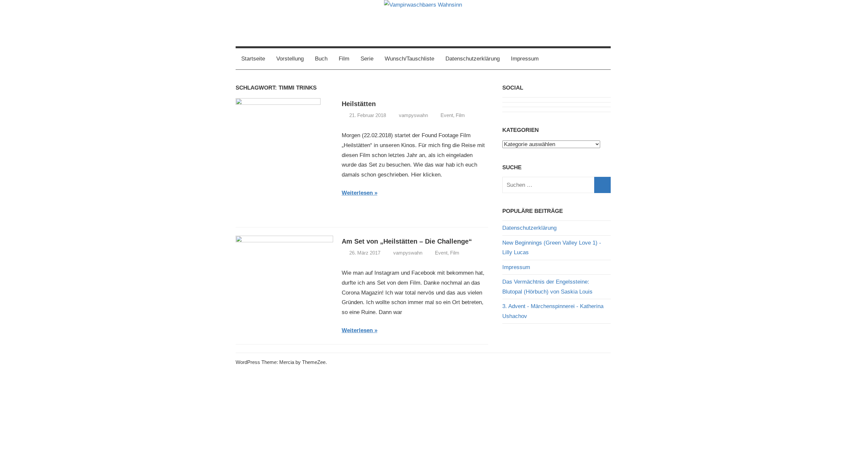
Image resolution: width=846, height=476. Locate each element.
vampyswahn (413, 115)
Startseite (253, 59)
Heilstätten (359, 103)
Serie (367, 59)
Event (447, 115)
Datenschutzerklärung (472, 59)
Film (344, 59)
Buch (321, 59)
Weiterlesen (357, 193)
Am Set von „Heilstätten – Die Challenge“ (407, 241)
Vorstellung (290, 59)
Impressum (525, 59)
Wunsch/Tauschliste (409, 59)
